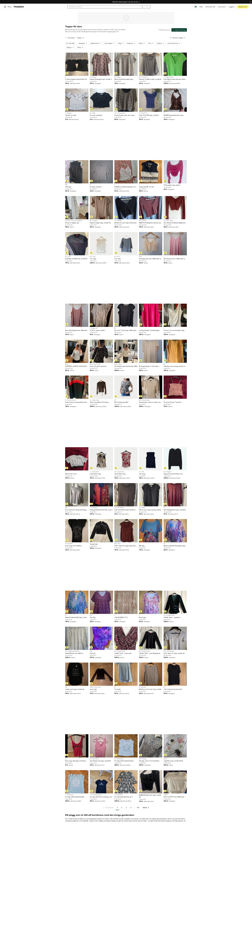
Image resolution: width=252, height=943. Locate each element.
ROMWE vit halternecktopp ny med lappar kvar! (126, 187)
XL (90, 400)
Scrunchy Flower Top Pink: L (173, 402)
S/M (140, 256)
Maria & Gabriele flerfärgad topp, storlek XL (175, 546)
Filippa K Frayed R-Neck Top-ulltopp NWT (173, 474)
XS (90, 220)
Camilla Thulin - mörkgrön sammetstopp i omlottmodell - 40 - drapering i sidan (175, 617)
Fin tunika (117, 689)
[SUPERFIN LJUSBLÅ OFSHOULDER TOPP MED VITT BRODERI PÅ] (76, 351)
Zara (69, 256)
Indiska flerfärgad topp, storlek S (101, 79)
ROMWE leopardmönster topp (173, 115)
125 (138, 807)
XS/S (66, 364)
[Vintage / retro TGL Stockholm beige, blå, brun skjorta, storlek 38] (150, 745)
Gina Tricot (144, 113)
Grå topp (68, 187)
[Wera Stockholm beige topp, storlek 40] (126, 64)
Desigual (94, 507)
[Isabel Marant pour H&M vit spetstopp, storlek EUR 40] (76, 638)
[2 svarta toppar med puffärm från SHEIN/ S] (76, 64)
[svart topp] (101, 674)
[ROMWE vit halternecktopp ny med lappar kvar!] (126, 171)
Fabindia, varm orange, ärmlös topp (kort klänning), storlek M (175, 366)
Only (118, 543)
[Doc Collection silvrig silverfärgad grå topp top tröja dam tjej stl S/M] (76, 494)
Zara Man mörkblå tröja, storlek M (76, 258)
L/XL (91, 615)
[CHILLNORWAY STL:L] (126, 602)
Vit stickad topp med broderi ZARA (125, 366)
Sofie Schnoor (72, 400)
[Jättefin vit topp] (76, 100)
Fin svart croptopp (96, 115)
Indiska (94, 77)
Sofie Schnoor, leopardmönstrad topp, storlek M (76, 402)
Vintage (144, 759)
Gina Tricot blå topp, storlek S (149, 115)
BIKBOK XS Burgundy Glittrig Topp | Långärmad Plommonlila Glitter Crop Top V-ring (150, 223)
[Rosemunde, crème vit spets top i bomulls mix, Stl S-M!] (150, 387)
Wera (118, 77)
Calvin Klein (95, 471)
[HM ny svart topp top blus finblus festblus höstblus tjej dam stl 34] (150, 494)
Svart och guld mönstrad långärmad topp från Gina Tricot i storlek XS (101, 366)
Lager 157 (95, 328)
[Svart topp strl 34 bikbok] (76, 530)
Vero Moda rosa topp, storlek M (100, 761)
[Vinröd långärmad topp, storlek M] (175, 494)
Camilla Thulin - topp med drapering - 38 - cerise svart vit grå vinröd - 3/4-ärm (126, 653)
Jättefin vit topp (70, 115)
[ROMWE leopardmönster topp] (175, 100)
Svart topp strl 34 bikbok (73, 546)
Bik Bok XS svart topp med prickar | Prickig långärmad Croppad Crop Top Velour (126, 223)
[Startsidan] (18, 6)
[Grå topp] (76, 171)
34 (140, 507)
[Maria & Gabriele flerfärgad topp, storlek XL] (175, 530)
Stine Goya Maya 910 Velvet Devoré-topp (99, 402)
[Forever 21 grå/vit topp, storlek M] (150, 64)
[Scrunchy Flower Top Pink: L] (175, 387)
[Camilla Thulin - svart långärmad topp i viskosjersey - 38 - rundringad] (150, 638)
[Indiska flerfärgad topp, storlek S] (101, 64)
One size (67, 220)
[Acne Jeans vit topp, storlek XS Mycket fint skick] (175, 638)
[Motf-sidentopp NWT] (126, 387)
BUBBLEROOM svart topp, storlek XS (150, 796)
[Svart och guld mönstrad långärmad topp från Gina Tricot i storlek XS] (101, 351)
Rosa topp (142, 617)
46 (66, 687)
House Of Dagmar (77, 220)
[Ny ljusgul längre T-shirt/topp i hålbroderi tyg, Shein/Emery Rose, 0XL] (150, 351)
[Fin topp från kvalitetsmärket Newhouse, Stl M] (126, 745)
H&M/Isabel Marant (73, 651)
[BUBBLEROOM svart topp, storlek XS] (150, 781)
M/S (66, 184)
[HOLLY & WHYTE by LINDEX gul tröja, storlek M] (175, 781)
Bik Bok (119, 220)
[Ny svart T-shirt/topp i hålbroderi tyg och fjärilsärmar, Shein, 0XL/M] (126, 315)
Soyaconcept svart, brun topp (124, 115)
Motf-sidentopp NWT (121, 402)
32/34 (91, 687)
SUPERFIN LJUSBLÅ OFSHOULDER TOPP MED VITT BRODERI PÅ (76, 366)
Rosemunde (146, 400)
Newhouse (120, 759)
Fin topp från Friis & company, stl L (101, 797)
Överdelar (71, 38)
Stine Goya (96, 400)
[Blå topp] (150, 530)
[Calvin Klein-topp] (101, 458)
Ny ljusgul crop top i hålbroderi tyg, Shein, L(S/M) (150, 259)
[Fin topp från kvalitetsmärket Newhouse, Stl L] (76, 781)
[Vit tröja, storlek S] (101, 171)
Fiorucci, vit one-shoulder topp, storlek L (174, 330)
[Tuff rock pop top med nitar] (175, 674)
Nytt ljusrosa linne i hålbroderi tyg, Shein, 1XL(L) (175, 259)
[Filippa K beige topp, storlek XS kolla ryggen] (101, 207)
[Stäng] (250, 2)
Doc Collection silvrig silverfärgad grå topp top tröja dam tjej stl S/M (76, 510)
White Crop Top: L (71, 474)
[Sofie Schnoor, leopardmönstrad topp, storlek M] (76, 387)
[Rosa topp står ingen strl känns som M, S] (76, 745)
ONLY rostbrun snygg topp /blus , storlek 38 (125, 546)
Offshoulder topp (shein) (172, 185)
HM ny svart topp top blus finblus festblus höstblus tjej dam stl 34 (150, 510)
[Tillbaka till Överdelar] (66, 37)
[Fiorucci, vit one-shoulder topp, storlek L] (175, 315)
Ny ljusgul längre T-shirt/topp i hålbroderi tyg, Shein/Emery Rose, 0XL (150, 366)
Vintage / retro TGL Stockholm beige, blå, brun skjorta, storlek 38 (150, 761)
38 (115, 543)
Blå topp (142, 546)
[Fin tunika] (126, 674)
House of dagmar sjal (72, 223)
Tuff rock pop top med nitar (173, 689)
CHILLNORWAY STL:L (121, 617)
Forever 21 (145, 77)
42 (115, 113)
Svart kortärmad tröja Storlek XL (125, 510)
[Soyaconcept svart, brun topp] (126, 100)
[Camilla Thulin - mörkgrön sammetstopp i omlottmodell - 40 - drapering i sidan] (175, 602)
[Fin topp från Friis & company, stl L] (101, 781)
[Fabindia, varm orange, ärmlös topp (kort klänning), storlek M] (175, 351)
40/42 (165, 759)
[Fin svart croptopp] (101, 100)
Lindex (165, 794)
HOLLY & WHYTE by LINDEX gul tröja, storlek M (174, 797)
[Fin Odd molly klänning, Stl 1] (126, 781)
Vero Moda (170, 220)
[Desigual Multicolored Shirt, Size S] (101, 494)
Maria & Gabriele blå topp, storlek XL (76, 617)
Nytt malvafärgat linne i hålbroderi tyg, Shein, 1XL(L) (76, 330)
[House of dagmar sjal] (76, 207)
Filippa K (95, 220)
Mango (69, 113)
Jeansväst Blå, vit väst (146, 187)
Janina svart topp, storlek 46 (74, 689)
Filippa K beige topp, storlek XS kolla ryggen (100, 223)
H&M (93, 113)
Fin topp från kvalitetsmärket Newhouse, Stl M (123, 761)
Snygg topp (94, 544)
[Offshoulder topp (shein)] (175, 171)
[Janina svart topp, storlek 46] (76, 674)
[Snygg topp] (101, 530)
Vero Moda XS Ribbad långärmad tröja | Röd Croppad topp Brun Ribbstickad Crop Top (174, 223)
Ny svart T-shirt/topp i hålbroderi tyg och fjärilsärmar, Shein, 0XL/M (125, 330)
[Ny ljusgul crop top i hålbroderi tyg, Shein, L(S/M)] (150, 243)
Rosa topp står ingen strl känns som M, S (75, 761)
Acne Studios (170, 651)
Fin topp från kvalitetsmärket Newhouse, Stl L (74, 797)
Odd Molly (120, 794)
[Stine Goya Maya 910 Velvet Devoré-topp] (101, 387)
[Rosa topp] (150, 602)
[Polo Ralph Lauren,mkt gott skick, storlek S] (175, 64)
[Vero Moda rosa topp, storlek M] (101, 745)
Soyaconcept (121, 113)
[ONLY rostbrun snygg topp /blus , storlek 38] (126, 530)
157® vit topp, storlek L (97, 330)
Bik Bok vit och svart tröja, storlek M (150, 689)
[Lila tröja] (101, 638)
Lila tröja (92, 653)
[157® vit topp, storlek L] (101, 315)
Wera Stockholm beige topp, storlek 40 (123, 79)
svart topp (93, 689)
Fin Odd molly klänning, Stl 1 (123, 797)
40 (115, 77)
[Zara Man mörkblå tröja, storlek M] (76, 243)
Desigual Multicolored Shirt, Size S (101, 510)
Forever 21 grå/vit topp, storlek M (150, 79)
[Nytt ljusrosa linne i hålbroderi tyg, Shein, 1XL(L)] (175, 243)
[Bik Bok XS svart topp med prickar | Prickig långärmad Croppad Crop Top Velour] (126, 207)
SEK (201, 7)
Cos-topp (93, 258)
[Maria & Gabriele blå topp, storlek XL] (76, 602)
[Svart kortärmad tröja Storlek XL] (126, 494)
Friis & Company (96, 794)
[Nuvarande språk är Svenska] (195, 6)
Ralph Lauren (169, 77)
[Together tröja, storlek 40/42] (175, 745)
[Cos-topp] (101, 243)
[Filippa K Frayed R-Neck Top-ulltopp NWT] (175, 458)
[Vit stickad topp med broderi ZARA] (126, 351)
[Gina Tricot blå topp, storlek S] (150, 100)
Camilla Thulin (171, 615)
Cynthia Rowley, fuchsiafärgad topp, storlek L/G (149, 330)
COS (94, 256)
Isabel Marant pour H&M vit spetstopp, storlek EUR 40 (74, 653)
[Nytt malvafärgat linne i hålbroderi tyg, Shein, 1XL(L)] (76, 315)
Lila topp (92, 617)
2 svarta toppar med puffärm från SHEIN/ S (76, 79)
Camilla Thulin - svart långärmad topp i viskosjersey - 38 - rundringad (149, 653)
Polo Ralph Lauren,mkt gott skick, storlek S (174, 79)
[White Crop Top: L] (76, 458)
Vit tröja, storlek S (96, 187)
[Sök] (142, 6)
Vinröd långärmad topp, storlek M (175, 510)
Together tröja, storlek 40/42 (173, 761)
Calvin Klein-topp (95, 474)
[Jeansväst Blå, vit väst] (150, 171)
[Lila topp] (101, 602)
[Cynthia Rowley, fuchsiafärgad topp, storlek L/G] (150, 315)
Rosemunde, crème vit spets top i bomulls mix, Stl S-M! (150, 402)
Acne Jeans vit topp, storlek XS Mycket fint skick (174, 653)
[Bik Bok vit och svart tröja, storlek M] (150, 674)
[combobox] (106, 6)
